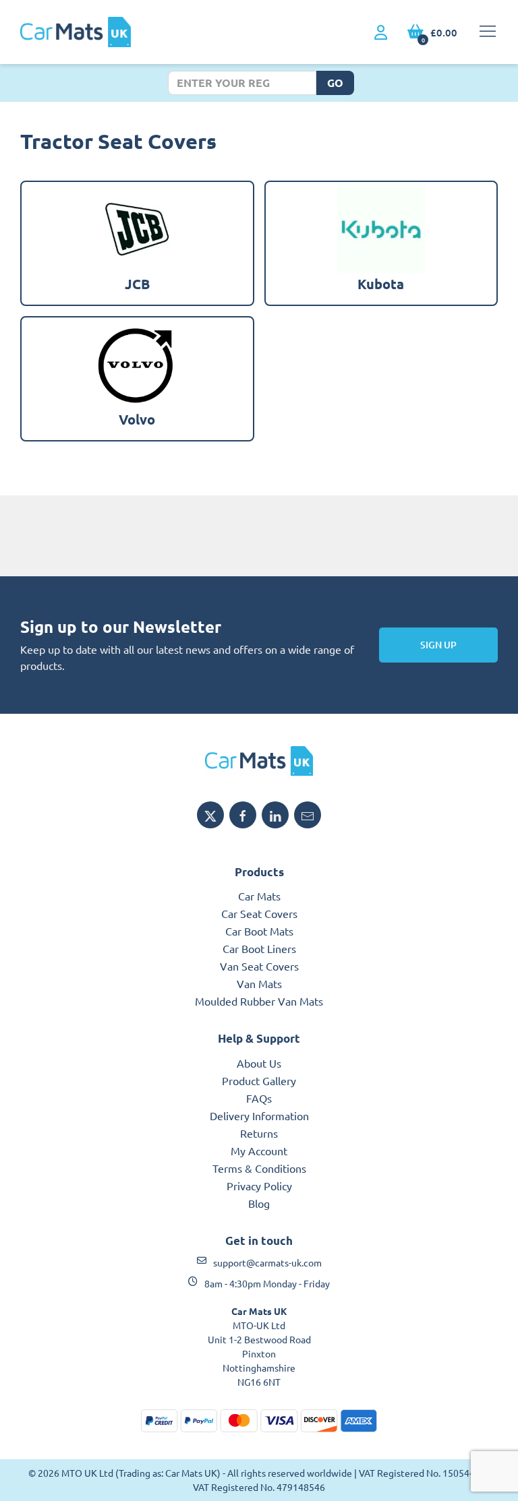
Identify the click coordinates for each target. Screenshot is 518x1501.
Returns (259, 1133)
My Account (259, 1150)
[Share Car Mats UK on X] (210, 814)
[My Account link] (380, 33)
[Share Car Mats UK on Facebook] (242, 814)
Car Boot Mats (259, 931)
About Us (259, 1063)
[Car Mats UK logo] (259, 761)
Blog (259, 1203)
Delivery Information (259, 1115)
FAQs (259, 1098)
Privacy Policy (259, 1185)
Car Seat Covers (259, 913)
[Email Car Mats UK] (307, 814)
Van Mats (259, 983)
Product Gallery (259, 1080)
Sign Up (438, 644)
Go (335, 82)
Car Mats (259, 895)
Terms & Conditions (259, 1168)
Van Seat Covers (259, 966)
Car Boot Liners (259, 948)
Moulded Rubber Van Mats (259, 1001)
